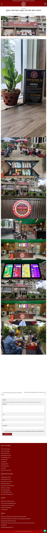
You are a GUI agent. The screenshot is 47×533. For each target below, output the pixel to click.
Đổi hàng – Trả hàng (5, 487)
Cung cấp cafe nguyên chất (7, 494)
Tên (3, 414)
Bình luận (4, 404)
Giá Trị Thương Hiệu (5, 451)
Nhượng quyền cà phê (6, 455)
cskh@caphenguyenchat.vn (7, 527)
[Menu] (1, 4)
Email (3, 420)
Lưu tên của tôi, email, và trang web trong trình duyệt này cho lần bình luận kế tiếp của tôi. (24, 431)
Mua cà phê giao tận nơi (6, 492)
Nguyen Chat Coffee (31, 13)
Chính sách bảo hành (5, 483)
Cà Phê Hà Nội (4, 459)
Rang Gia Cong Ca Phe (6, 470)
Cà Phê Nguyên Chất (5, 457)
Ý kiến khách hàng (5, 453)
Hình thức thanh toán (5, 479)
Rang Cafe (3, 468)
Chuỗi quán (23, 8)
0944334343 (3, 525)
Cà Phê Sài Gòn (4, 509)
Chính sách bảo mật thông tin (7, 485)
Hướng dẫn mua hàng (6, 477)
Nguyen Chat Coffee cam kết (7, 501)
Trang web (4, 425)
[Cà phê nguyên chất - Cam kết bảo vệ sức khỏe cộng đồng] (23, 4)
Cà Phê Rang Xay (5, 466)
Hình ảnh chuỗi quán (5, 449)
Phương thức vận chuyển (6, 481)
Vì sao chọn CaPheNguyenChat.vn (8, 503)
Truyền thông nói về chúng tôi (7, 505)
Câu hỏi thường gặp (5, 490)
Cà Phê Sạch (4, 461)
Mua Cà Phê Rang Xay (6, 507)
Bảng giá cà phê (4, 463)
